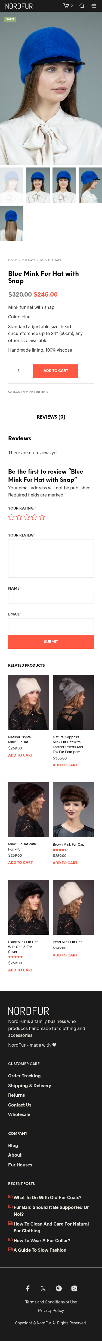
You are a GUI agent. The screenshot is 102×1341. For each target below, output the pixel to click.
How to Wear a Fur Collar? (42, 1240)
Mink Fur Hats (50, 260)
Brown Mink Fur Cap (68, 844)
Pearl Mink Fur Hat (67, 941)
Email (14, 614)
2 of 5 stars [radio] (19, 517)
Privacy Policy (51, 1310)
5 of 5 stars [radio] (42, 517)
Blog (13, 1145)
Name (15, 588)
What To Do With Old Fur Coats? (47, 1197)
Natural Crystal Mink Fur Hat (20, 739)
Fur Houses (20, 1164)
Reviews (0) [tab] (51, 417)
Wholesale (19, 1114)
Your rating (22, 508)
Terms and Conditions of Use (51, 1301)
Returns (16, 1095)
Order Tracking (24, 1075)
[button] (68, 5)
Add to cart (20, 755)
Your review (22, 535)
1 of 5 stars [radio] (11, 517)
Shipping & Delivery (29, 1085)
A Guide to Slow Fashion (40, 1249)
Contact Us (19, 1104)
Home (12, 260)
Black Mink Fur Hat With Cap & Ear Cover (23, 946)
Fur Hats (28, 260)
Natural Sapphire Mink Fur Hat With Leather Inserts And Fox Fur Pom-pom (68, 744)
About (14, 1154)
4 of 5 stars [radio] (34, 517)
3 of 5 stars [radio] (26, 517)
